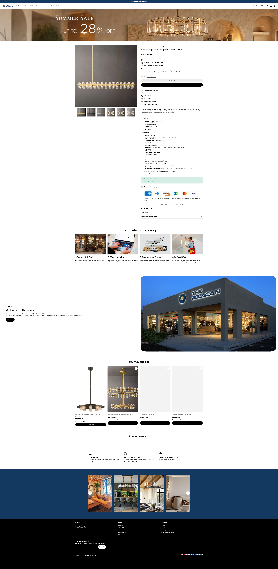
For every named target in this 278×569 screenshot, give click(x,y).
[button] (267, 6)
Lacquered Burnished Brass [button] (150, 71)
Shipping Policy (121, 525)
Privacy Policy (121, 527)
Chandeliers (148, 46)
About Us (163, 525)
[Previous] (90, 493)
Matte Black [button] (164, 71)
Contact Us (163, 527)
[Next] (188, 493)
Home (142, 46)
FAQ (119, 534)
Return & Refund (122, 532)
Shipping (143, 57)
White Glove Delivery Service (167, 532)
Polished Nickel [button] (175, 71)
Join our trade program (148, 181)
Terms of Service (121, 530)
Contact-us (164, 173)
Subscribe (102, 547)
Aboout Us (10, 319)
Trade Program (164, 530)
